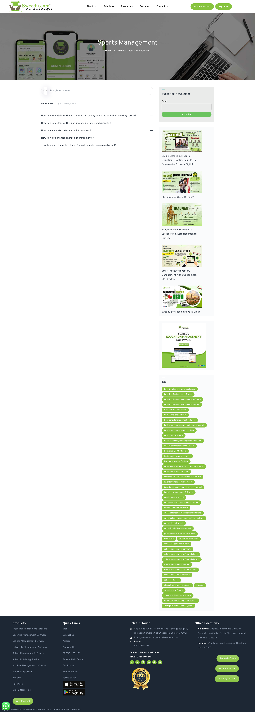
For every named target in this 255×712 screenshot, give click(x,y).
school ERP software (188, 539)
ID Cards (17, 677)
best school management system (179, 430)
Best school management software (179, 420)
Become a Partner (227, 668)
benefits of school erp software (178, 394)
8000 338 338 (141, 645)
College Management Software (29, 641)
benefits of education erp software (179, 389)
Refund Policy (70, 671)
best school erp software (175, 415)
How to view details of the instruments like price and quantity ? (76, 123)
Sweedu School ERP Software (177, 595)
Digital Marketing (22, 690)
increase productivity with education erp (182, 477)
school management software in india (181, 554)
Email (164, 101)
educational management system (179, 446)
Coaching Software (227, 679)
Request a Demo (228, 658)
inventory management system (178, 482)
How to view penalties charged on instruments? (67, 138)
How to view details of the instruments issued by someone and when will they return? (88, 115)
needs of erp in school (174, 497)
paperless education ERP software (179, 533)
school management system (176, 564)
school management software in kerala (181, 559)
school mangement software (177, 575)
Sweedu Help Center (73, 659)
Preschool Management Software (30, 629)
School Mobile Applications (26, 659)
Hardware (18, 684)
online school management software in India (184, 518)
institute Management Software (29, 665)
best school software (173, 435)
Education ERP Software (175, 451)
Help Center (47, 103)
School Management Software (28, 653)
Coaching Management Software (29, 635)
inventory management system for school (183, 487)
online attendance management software (182, 513)
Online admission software (176, 508)
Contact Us (68, 635)
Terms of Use (69, 677)
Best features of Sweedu (175, 410)
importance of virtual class (176, 472)
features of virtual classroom (177, 456)
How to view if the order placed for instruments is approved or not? (78, 145)
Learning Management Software (178, 492)
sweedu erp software (173, 590)
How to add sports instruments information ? (66, 130)
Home (108, 50)
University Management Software (30, 647)
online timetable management (177, 528)
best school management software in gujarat (184, 425)
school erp (169, 539)
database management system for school (182, 441)
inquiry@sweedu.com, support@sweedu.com (156, 637)
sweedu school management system (180, 601)
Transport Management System (178, 606)
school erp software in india (176, 544)
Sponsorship (69, 647)
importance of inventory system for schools (183, 466)
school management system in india (180, 570)
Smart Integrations (22, 671)
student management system (177, 585)
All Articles (120, 50)
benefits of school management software (182, 399)
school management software (177, 549)
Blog (65, 629)
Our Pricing (69, 665)
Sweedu (199, 585)
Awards (66, 641)
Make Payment (23, 701)
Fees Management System (176, 461)
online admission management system (181, 502)
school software (171, 580)
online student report (173, 523)
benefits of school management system (181, 404)
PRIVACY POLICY (72, 653)
